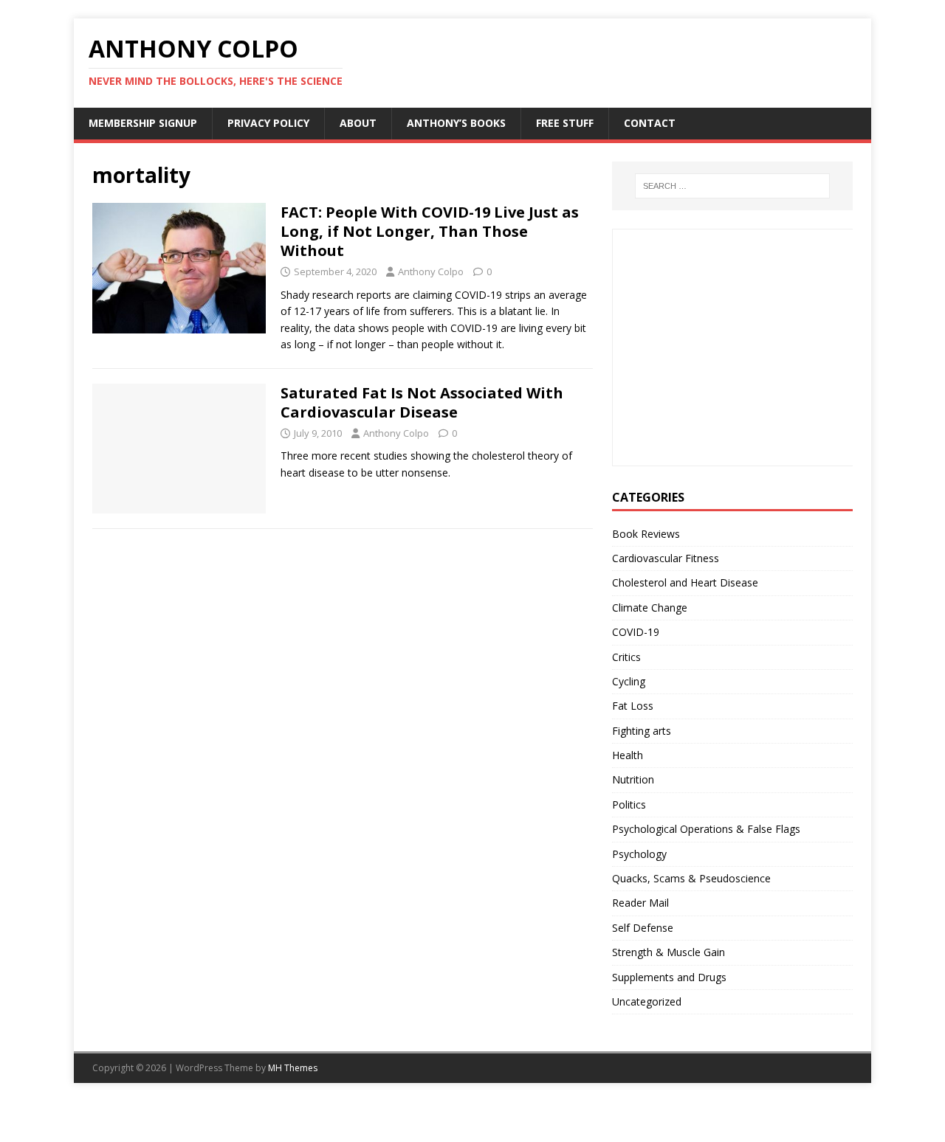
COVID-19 (635, 632)
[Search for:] (732, 185)
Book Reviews (646, 534)
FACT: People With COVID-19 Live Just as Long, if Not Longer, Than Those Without (430, 231)
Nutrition (633, 779)
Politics (629, 804)
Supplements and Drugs (669, 977)
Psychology (639, 854)
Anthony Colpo (431, 271)
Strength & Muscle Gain (668, 952)
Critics (626, 657)
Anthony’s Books (456, 123)
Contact (650, 123)
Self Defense (642, 928)
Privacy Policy (268, 123)
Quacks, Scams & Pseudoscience (691, 878)
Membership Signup (143, 123)
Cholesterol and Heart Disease (685, 582)
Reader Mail (640, 903)
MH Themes (292, 1068)
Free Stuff (565, 123)
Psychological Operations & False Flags (706, 829)
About (358, 123)
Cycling (628, 681)
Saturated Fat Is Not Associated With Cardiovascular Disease (422, 402)
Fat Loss (632, 706)
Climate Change (649, 608)
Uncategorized (646, 1001)
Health (627, 755)
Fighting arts (641, 731)
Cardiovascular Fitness (665, 558)
